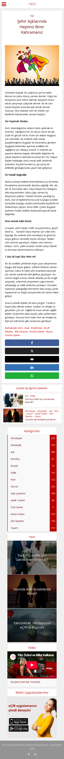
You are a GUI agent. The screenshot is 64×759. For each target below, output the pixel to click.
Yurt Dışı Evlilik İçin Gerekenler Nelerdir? (32, 557)
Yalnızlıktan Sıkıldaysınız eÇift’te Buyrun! (32, 625)
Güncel (29, 413)
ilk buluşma (22, 331)
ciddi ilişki (37, 327)
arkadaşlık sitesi (14, 327)
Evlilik (32, 396)
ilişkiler (9, 331)
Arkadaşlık (42, 411)
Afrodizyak (30, 411)
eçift (47, 327)
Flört (56, 411)
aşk (28, 327)
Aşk (32, 15)
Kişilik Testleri (41, 413)
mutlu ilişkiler (38, 331)
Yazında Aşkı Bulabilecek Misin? (40, 419)
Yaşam (38, 416)
